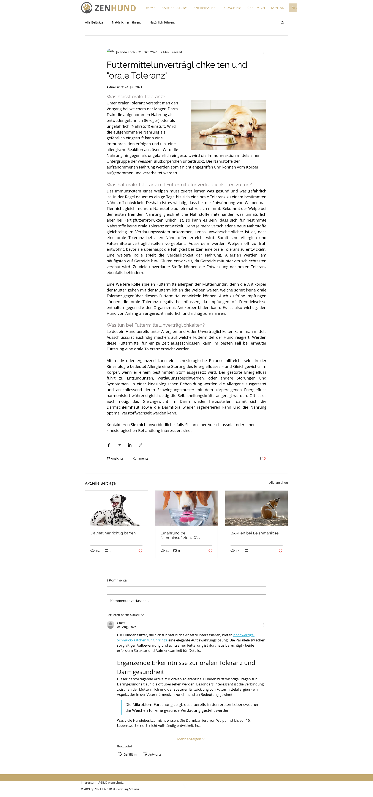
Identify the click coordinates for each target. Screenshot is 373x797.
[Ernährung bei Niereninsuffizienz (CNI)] (186, 508)
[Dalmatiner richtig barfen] (116, 508)
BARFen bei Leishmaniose (255, 533)
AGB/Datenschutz (110, 782)
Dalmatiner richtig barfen (113, 533)
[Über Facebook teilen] (109, 445)
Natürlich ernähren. (126, 22)
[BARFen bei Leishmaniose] (256, 508)
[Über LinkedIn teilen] (130, 445)
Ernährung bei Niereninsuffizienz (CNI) (181, 535)
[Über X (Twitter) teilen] (119, 445)
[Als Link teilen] (140, 445)
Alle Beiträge (94, 22)
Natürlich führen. (162, 22)
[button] (175, 7)
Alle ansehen (278, 482)
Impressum (89, 782)
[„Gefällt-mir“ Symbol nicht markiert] (120, 754)
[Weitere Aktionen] (263, 52)
